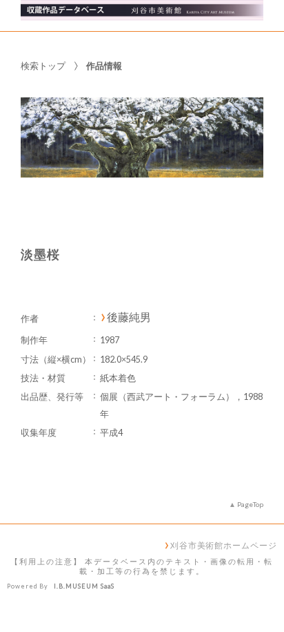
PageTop (250, 504)
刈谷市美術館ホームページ (223, 545)
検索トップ (43, 65)
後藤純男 (129, 316)
